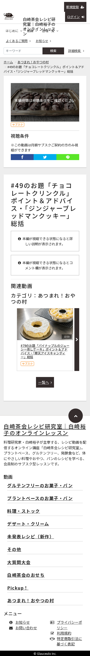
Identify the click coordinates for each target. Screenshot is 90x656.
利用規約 (64, 633)
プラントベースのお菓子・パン (40, 498)
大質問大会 (19, 562)
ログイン (73, 16)
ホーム (8, 62)
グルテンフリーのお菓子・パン (40, 485)
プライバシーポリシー (69, 625)
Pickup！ (18, 588)
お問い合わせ (26, 627)
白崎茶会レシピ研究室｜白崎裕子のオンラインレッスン (39, 18)
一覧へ (43, 382)
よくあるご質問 (17, 41)
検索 (53, 50)
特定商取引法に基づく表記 (69, 641)
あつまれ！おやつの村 (33, 62)
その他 (14, 549)
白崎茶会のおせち (26, 575)
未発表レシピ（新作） (30, 536)
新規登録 (72, 7)
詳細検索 (74, 50)
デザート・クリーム (28, 524)
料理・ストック (23, 511)
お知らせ (42, 41)
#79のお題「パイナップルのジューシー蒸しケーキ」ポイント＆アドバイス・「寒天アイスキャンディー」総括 (45, 351)
